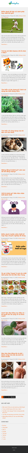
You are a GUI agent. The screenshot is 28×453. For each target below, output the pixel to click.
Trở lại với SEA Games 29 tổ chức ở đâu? (13, 51)
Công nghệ (4, 427)
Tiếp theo (13, 397)
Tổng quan (14, 447)
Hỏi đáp (6, 136)
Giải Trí (4, 429)
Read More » (4, 44)
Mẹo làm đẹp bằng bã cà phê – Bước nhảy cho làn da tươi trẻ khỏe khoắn (12, 355)
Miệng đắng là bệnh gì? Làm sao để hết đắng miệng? (13, 170)
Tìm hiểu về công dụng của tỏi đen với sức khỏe (12, 131)
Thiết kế (6, 240)
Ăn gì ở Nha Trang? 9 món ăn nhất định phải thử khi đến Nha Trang (13, 274)
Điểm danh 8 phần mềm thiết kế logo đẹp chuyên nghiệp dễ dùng (13, 234)
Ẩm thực (6, 279)
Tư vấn (5, 199)
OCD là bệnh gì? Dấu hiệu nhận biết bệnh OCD (12, 194)
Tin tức (5, 320)
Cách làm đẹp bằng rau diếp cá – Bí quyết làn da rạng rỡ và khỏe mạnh (13, 314)
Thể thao (6, 17)
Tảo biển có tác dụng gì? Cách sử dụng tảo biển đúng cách (13, 90)
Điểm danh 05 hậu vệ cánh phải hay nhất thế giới (12, 12)
